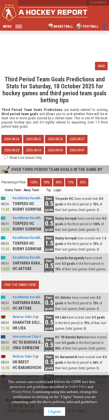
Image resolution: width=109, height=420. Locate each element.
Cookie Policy (78, 387)
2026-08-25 (33, 139)
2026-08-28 (11, 150)
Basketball (63, 26)
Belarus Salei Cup (26, 317)
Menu (7, 26)
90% (46, 182)
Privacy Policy (21, 392)
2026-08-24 (11, 139)
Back (101, 66)
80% (58, 182)
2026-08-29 (33, 150)
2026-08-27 (77, 139)
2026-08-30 (55, 150)
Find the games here (20, 285)
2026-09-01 (77, 150)
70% (71, 182)
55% (83, 182)
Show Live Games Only (25, 158)
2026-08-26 (55, 139)
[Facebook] (104, 26)
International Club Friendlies (33, 337)
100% (33, 182)
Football (90, 26)
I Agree (54, 411)
